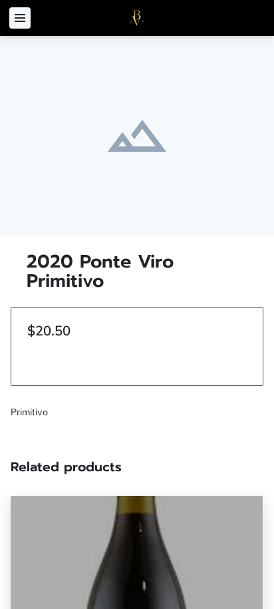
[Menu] (20, 18)
